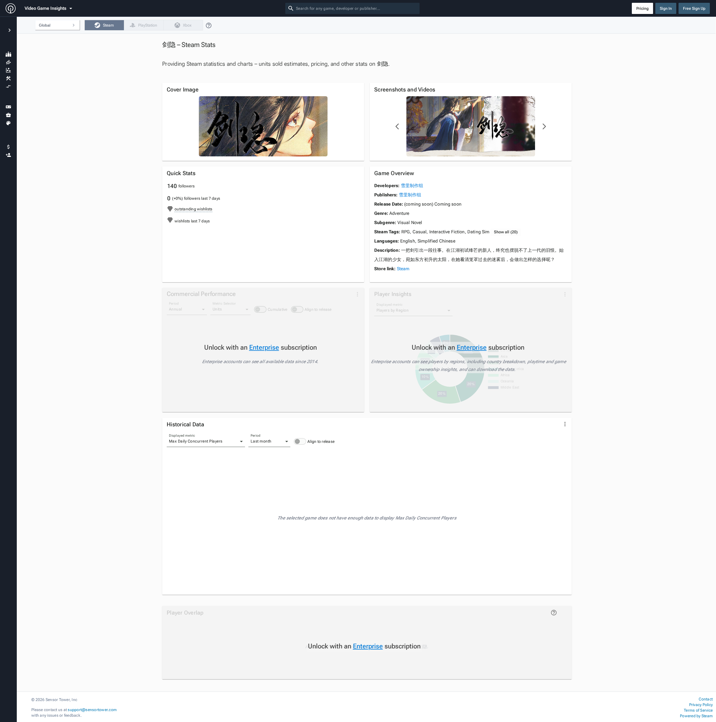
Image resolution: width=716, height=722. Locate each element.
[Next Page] (544, 126)
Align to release (321, 441)
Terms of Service (698, 710)
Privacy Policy (701, 704)
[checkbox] (104, 25)
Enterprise (264, 347)
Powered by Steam (696, 716)
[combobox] (356, 8)
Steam (403, 268)
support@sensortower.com (92, 709)
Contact (706, 699)
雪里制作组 (412, 185)
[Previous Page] (397, 126)
